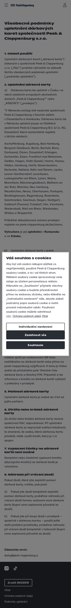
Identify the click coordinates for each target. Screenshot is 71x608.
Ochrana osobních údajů (27, 316)
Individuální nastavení (35, 326)
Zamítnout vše (35, 335)
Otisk (45, 316)
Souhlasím (35, 345)
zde (8, 316)
